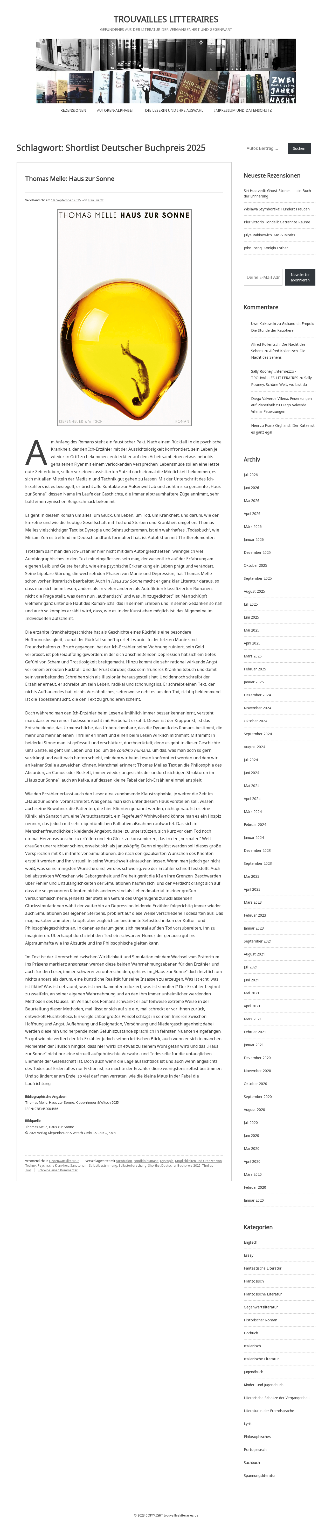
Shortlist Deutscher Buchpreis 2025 (174, 1165)
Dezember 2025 (257, 552)
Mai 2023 (251, 876)
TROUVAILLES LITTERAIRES (166, 19)
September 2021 (258, 941)
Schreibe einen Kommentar (58, 1170)
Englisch (250, 1242)
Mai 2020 (251, 1148)
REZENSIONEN (73, 110)
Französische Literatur (263, 1294)
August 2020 (254, 1109)
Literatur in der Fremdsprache (269, 1410)
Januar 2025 (254, 681)
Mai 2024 (251, 785)
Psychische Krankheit (53, 1165)
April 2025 (252, 643)
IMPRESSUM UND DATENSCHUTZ (243, 110)
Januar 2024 (254, 837)
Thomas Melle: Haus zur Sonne (69, 178)
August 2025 (254, 591)
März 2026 (253, 526)
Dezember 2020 (257, 1057)
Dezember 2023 (257, 850)
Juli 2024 (251, 759)
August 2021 (254, 954)
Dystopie (167, 1161)
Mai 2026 (251, 500)
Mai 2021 (251, 992)
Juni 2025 (251, 617)
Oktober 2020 (255, 1083)
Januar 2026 (254, 539)
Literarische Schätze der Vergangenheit (277, 1397)
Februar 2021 (255, 1031)
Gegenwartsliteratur (64, 1161)
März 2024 (253, 811)
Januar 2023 (254, 928)
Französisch (254, 1281)
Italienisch (252, 1345)
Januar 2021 (254, 1044)
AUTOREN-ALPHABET (115, 110)
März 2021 (253, 1018)
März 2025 (253, 656)
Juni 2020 (251, 1135)
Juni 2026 (251, 487)
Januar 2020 (254, 1200)
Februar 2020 (255, 1187)
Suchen (299, 148)
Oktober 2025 (255, 565)
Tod (28, 1170)
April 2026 (252, 513)
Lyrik (248, 1423)
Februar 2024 (255, 824)
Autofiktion (124, 1161)
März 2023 (253, 902)
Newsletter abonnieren (300, 277)
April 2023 (252, 889)
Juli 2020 (251, 1122)
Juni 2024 (251, 772)
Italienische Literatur (261, 1358)
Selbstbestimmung (103, 1165)
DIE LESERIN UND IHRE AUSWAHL (174, 110)
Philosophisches (257, 1436)
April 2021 (252, 1005)
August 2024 (254, 746)
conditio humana (146, 1161)
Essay (248, 1255)
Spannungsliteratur (260, 1475)
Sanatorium (78, 1165)
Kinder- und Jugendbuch (263, 1384)
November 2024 (257, 707)
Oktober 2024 (255, 720)
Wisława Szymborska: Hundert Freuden (277, 209)
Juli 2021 (251, 967)
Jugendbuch (253, 1371)
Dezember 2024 (257, 694)
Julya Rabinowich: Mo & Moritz (269, 234)
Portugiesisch (255, 1449)
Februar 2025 (255, 669)
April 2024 (252, 798)
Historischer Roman (260, 1319)
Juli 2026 (251, 474)
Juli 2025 (251, 604)
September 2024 (258, 733)
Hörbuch (251, 1332)
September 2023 (258, 863)
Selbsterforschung (133, 1165)
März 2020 (253, 1174)
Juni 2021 (251, 979)
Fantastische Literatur (262, 1268)
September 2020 (258, 1096)
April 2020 (252, 1161)
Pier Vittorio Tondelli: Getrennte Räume (277, 221)
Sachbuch (252, 1462)
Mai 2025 (251, 630)
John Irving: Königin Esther (266, 247)
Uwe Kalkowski (263, 323)
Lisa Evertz (95, 200)
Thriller (207, 1165)
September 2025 (258, 578)
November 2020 (257, 1070)
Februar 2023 (255, 915)
